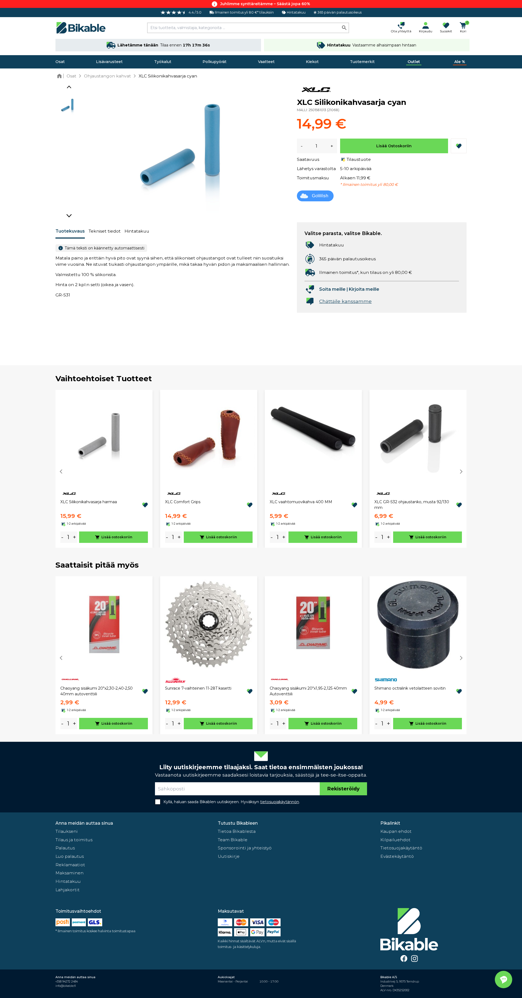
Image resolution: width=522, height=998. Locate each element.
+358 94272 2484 (66, 981)
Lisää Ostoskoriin (394, 145)
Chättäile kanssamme (345, 301)
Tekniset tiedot (105, 231)
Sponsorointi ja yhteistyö (245, 847)
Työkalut (162, 61)
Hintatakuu (137, 231)
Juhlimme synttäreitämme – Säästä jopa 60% (265, 3)
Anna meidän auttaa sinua (84, 823)
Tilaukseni (66, 831)
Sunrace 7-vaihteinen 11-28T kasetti (198, 688)
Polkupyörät (214, 61)
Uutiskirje (229, 856)
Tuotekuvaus (70, 231)
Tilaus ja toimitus (73, 839)
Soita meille (332, 289)
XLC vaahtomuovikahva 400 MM (301, 501)
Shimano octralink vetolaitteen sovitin (410, 688)
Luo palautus (69, 856)
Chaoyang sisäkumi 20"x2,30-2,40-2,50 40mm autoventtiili (96, 691)
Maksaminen (69, 872)
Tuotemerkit (362, 61)
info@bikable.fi (65, 986)
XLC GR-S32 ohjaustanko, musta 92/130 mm (411, 504)
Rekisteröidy (343, 788)
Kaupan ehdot (396, 831)
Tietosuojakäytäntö (401, 847)
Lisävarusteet (109, 61)
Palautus (65, 847)
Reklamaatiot (70, 864)
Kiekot (312, 61)
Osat (60, 61)
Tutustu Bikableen (238, 823)
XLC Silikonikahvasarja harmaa (88, 501)
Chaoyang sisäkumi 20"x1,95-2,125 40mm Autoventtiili (308, 691)
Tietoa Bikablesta (237, 831)
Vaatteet (266, 61)
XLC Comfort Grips (182, 501)
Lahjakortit (67, 889)
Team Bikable (232, 839)
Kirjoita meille (364, 289)
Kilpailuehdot (395, 839)
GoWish (320, 195)
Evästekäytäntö (397, 856)
